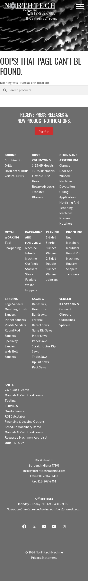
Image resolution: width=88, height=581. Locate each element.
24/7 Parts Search (17, 390)
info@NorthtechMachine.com (44, 471)
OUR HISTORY (14, 443)
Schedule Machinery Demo (23, 427)
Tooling (10, 400)
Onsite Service (15, 411)
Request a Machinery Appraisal (26, 437)
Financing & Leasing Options (25, 421)
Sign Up (44, 131)
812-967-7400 (43, 14)
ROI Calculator (15, 416)
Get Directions (43, 19)
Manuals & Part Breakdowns (24, 395)
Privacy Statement (44, 557)
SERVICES (11, 406)
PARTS (9, 385)
